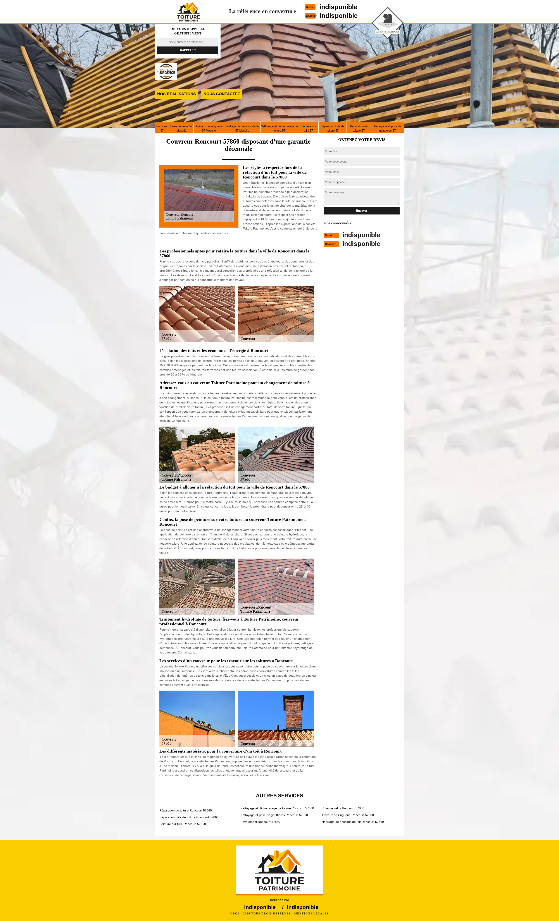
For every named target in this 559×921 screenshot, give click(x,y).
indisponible (338, 6)
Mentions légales (311, 913)
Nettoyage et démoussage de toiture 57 (279, 128)
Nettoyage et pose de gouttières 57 (387, 128)
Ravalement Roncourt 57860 (260, 821)
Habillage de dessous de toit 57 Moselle (242, 128)
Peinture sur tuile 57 (308, 128)
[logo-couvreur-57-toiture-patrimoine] (188, 12)
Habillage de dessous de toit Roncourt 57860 (353, 821)
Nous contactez (222, 94)
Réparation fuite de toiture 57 (332, 128)
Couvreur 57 (162, 128)
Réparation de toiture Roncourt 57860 (185, 810)
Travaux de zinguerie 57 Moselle (209, 128)
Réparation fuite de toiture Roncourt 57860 (189, 817)
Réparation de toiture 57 (358, 128)
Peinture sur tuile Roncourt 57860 (182, 824)
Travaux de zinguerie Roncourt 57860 (348, 815)
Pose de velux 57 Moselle (181, 128)
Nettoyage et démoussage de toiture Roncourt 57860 (277, 808)
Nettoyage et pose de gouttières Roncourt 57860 (274, 815)
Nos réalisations (176, 94)
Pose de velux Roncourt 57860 (343, 808)
